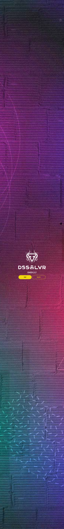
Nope (39, 277)
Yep (25, 277)
